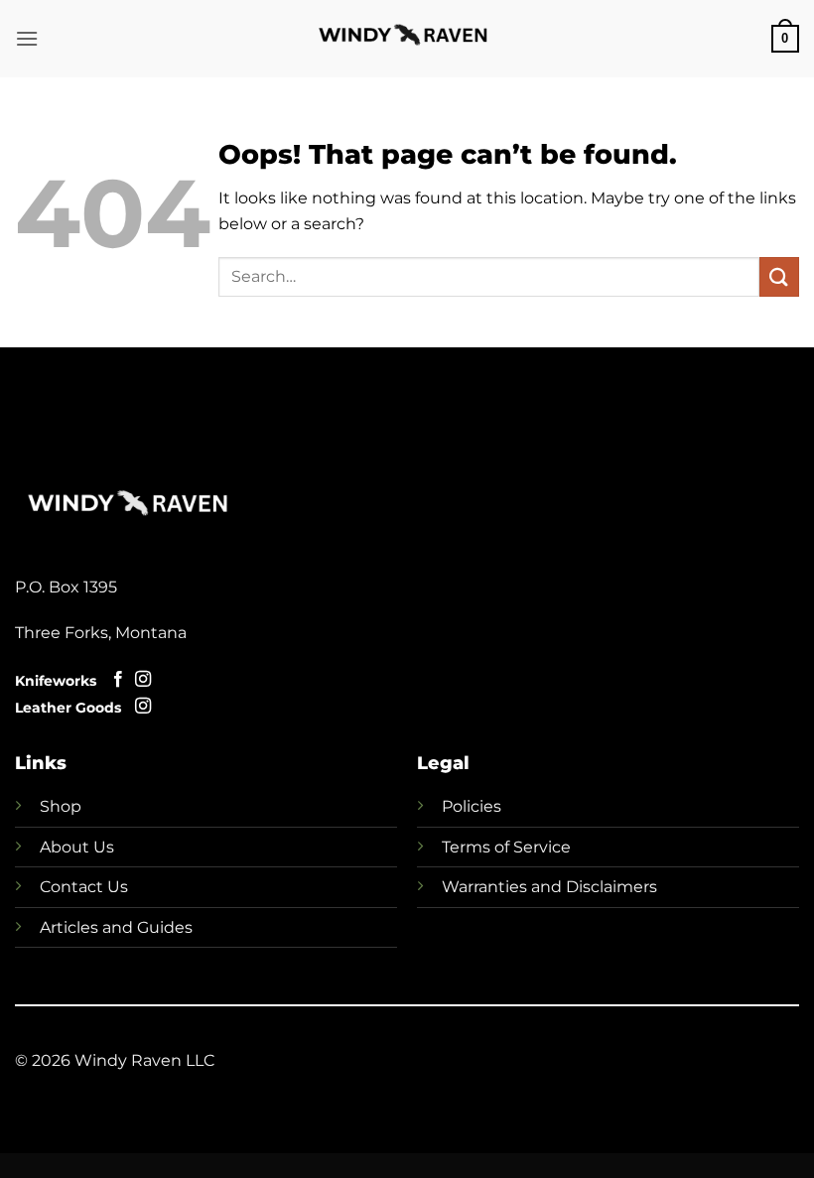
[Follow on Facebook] (118, 680)
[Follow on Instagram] (143, 680)
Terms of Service (506, 847)
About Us (77, 847)
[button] (27, 38)
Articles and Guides (116, 927)
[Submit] (779, 276)
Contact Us (84, 886)
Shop (60, 806)
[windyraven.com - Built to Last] (407, 38)
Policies (471, 806)
